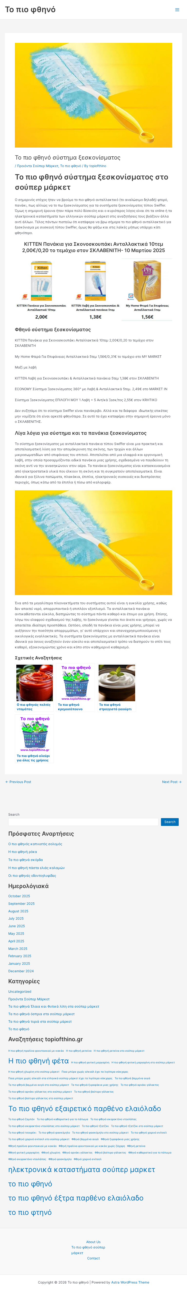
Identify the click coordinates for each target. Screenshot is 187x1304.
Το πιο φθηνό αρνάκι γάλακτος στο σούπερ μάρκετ (40, 1091)
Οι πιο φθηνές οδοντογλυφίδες (32, 876)
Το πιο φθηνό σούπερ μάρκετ (88, 1250)
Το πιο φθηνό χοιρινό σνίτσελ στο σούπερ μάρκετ (38, 1139)
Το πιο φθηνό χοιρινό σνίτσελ (149, 1132)
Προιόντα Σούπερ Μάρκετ (37, 166)
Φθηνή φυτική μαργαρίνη (23, 1152)
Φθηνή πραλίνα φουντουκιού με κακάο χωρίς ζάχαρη (92, 1146)
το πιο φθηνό (30, 1184)
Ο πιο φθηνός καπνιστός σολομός (35, 844)
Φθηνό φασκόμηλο (60, 1159)
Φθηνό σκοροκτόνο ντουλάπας (27, 1159)
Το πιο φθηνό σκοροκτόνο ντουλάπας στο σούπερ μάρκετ (44, 1126)
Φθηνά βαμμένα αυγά (85, 1139)
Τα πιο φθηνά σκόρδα (25, 860)
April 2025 (16, 941)
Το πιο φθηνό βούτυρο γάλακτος (94, 1091)
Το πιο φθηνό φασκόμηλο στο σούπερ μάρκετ (100, 1132)
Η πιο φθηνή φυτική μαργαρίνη (90, 1062)
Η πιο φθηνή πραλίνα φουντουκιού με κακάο (36, 1050)
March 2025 (17, 949)
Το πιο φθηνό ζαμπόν (21, 1119)
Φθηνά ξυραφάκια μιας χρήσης (120, 1139)
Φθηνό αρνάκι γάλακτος (77, 1152)
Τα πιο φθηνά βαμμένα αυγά (132, 1078)
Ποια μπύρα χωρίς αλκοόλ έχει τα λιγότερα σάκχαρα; (95, 1071)
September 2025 (21, 904)
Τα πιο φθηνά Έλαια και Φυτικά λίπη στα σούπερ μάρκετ (53, 1006)
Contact (93, 1258)
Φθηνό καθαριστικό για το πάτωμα (149, 1152)
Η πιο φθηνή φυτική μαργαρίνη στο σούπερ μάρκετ (143, 1062)
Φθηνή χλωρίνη (50, 1152)
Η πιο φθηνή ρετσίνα (79, 1050)
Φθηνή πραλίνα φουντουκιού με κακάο (32, 1146)
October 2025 (19, 896)
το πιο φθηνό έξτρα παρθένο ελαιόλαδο (76, 1198)
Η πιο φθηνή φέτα (38, 1061)
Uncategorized (19, 991)
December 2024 (21, 971)
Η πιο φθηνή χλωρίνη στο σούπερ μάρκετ (33, 1071)
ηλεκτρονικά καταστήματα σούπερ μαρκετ (81, 1169)
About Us (93, 1242)
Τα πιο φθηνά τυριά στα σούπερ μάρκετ (40, 1021)
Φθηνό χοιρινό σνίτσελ (88, 1159)
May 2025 (16, 933)
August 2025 (18, 911)
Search (13, 814)
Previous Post (18, 782)
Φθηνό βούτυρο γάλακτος (110, 1152)
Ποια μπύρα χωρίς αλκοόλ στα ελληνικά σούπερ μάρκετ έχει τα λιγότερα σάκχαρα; (60, 1078)
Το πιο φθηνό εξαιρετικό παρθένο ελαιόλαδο (84, 1108)
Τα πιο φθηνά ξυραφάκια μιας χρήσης (94, 1085)
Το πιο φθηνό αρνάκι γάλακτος (140, 1085)
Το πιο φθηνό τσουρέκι (22, 1132)
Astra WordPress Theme (130, 1282)
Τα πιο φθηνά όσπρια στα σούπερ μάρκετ (41, 1014)
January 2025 (19, 963)
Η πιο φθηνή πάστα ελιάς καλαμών (36, 868)
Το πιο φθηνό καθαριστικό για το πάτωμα (62, 1119)
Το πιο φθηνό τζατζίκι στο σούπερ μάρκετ (137, 1126)
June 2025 (16, 926)
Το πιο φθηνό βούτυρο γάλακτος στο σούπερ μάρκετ (40, 1098)
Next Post (172, 782)
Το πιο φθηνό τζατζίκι (95, 1126)
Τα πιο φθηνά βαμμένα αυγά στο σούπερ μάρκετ (38, 1085)
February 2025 (19, 956)
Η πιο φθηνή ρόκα (22, 852)
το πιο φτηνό (30, 1212)
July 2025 (16, 918)
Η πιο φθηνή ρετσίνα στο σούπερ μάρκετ (119, 1050)
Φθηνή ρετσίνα (136, 1146)
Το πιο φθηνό (30, 9)
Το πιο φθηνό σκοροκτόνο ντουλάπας (113, 1119)
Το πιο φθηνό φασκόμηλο (54, 1132)
